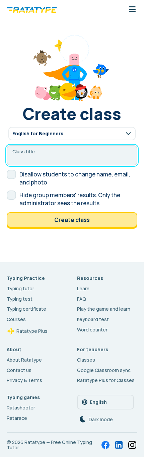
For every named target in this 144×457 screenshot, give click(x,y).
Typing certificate (26, 309)
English (98, 402)
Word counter (92, 329)
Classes (86, 360)
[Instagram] (132, 445)
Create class (72, 220)
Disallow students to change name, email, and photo (74, 178)
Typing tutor (20, 288)
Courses (16, 319)
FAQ (81, 299)
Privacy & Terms (24, 380)
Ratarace (17, 418)
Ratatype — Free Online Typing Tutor (49, 445)
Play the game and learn (103, 309)
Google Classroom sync (104, 370)
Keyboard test (93, 319)
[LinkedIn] (119, 445)
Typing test (19, 299)
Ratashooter (21, 407)
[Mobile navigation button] (132, 10)
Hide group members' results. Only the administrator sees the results (69, 199)
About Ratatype (24, 360)
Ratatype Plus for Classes (106, 380)
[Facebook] (105, 445)
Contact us (19, 370)
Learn (83, 288)
